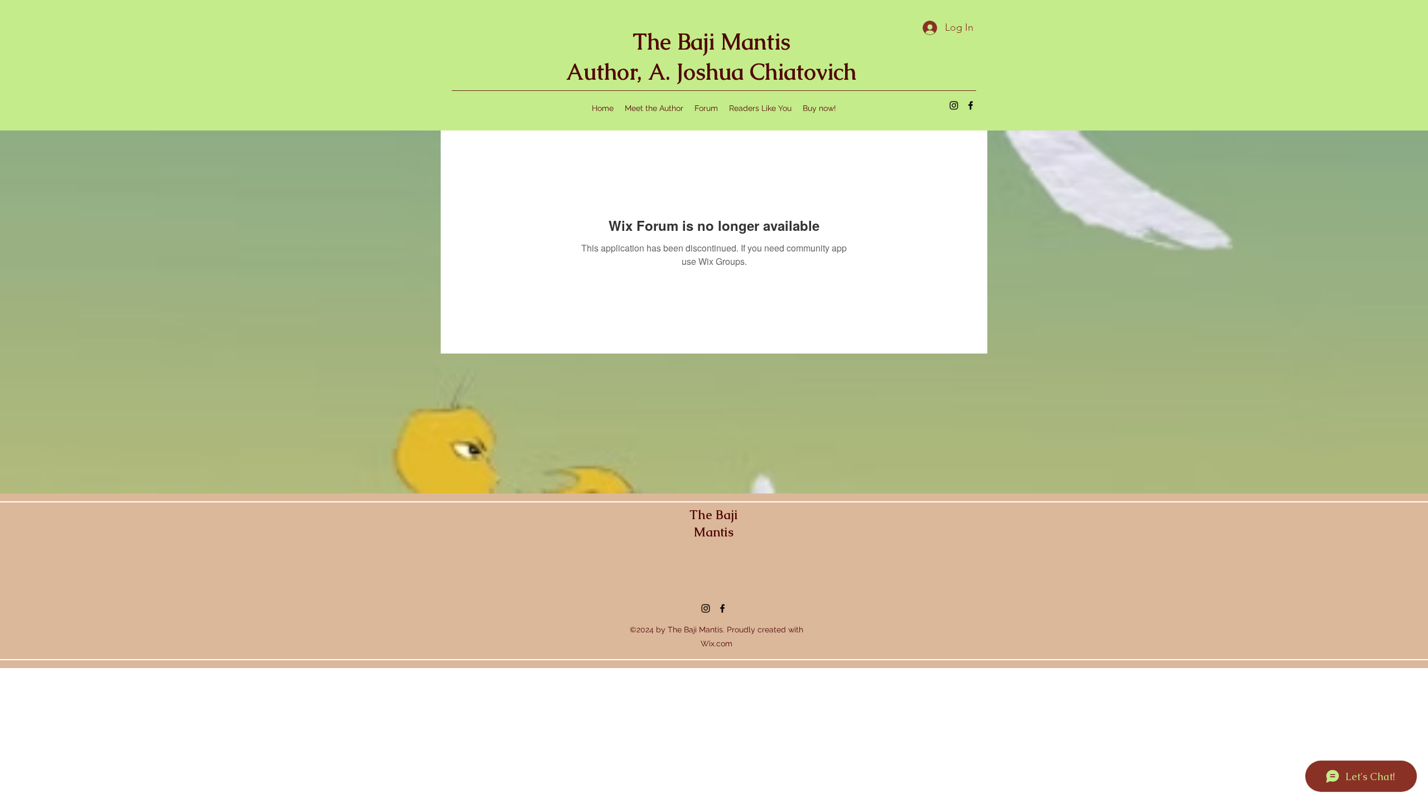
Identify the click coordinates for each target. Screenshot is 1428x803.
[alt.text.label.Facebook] (970, 105)
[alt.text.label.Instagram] (953, 105)
